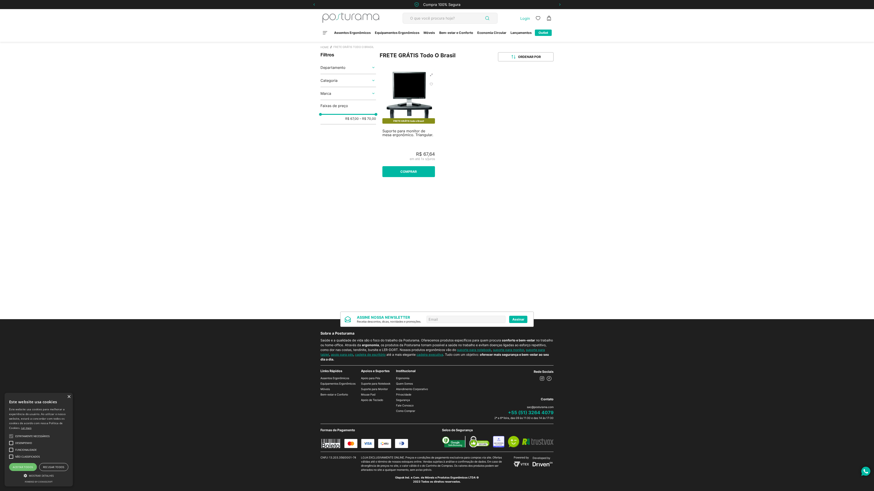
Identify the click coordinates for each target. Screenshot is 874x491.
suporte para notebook (474, 350)
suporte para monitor (508, 350)
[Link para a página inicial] (324, 47)
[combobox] (450, 18)
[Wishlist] (538, 18)
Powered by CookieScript (39, 481)
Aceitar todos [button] (23, 467)
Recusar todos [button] (53, 467)
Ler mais (26, 428)
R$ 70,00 (368, 118)
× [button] (69, 396)
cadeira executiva (430, 354)
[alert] (39, 439)
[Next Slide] (560, 4)
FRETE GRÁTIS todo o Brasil (353, 47)
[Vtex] (521, 465)
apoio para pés (342, 354)
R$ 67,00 (352, 118)
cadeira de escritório (370, 354)
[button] (348, 67)
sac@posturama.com (540, 407)
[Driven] (543, 465)
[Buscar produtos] (487, 18)
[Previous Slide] (314, 4)
